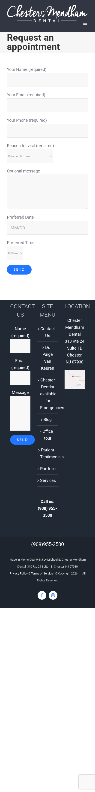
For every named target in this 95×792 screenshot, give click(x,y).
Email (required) (20, 364)
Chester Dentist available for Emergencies (47, 394)
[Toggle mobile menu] (85, 24)
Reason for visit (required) (30, 145)
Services (47, 480)
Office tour (47, 435)
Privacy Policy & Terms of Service (31, 573)
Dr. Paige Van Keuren (47, 358)
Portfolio (47, 468)
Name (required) (20, 332)
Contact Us (47, 332)
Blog (48, 419)
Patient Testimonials (47, 453)
